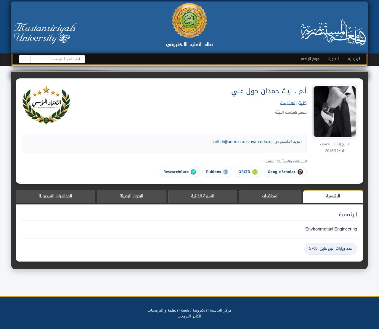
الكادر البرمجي (189, 316)
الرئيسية (354, 58)
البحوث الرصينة (131, 196)
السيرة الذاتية (202, 196)
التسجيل (333, 58)
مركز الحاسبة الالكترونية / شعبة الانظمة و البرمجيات (189, 310)
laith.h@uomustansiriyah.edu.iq (242, 141)
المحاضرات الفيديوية (55, 196)
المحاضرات (270, 196)
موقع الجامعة (310, 58)
